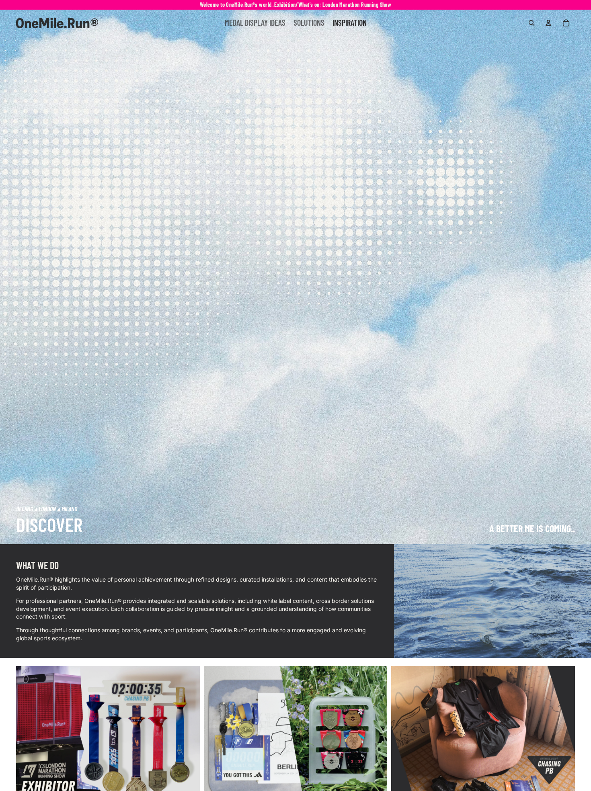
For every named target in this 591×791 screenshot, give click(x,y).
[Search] (531, 23)
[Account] (548, 23)
